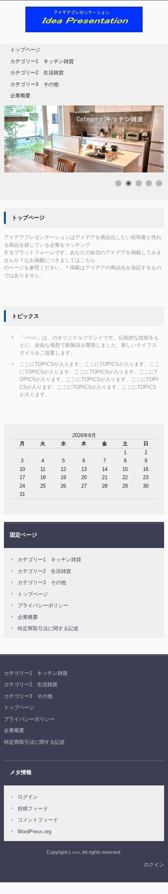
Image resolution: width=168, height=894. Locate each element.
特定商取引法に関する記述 (48, 628)
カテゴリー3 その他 (34, 84)
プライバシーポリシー (43, 605)
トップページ (25, 50)
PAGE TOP (156, 860)
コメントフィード (38, 820)
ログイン (28, 797)
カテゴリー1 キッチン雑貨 (42, 61)
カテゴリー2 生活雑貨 (37, 73)
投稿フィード (33, 808)
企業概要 (20, 95)
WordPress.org (34, 831)
